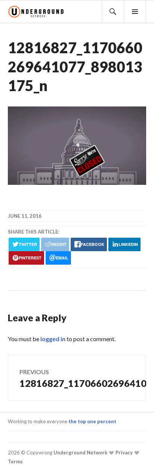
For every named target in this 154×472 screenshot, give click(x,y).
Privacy (123, 453)
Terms (15, 462)
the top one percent (92, 421)
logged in (52, 338)
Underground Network (79, 453)
